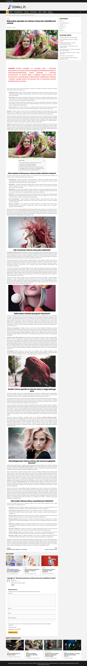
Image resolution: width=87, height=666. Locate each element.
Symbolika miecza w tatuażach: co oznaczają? (17, 548)
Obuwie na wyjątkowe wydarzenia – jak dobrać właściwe (32, 655)
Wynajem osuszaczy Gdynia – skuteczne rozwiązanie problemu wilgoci (52, 655)
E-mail (9, 613)
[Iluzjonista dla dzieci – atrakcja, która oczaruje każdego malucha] (72, 645)
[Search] (80, 12)
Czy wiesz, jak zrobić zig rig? (50, 548)
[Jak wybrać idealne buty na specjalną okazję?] (15, 645)
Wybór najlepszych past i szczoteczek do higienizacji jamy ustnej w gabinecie (14, 570)
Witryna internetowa (12, 617)
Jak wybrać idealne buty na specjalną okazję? (68, 37)
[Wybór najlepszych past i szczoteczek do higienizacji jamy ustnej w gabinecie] (14, 561)
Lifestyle (26, 12)
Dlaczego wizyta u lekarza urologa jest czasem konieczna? (48, 570)
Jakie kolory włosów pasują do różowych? (28, 165)
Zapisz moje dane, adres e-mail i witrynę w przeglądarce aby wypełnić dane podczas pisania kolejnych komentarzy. (29, 624)
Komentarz (10, 593)
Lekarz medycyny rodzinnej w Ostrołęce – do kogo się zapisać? (32, 570)
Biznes (10, 12)
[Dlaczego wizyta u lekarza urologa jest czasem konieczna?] (49, 561)
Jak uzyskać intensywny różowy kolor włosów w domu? (30, 162)
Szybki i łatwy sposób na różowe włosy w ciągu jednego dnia (31, 166)
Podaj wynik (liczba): (12, 627)
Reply (13, 584)
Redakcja (50, 12)
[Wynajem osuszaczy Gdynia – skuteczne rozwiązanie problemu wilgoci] (53, 645)
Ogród (39, 12)
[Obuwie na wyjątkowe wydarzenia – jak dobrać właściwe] (34, 645)
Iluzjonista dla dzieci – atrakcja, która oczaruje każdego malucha (72, 655)
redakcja (13, 27)
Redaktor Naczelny (15, 573)
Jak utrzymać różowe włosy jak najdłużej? (28, 164)
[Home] (7, 12)
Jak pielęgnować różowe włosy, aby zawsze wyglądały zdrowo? (32, 168)
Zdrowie (44, 12)
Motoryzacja (33, 12)
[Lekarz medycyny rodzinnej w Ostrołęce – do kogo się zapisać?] (32, 561)
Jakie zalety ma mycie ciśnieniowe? (67, 55)
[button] (43, 161)
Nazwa (9, 608)
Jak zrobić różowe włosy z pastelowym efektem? (29, 169)
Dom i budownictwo (18, 12)
